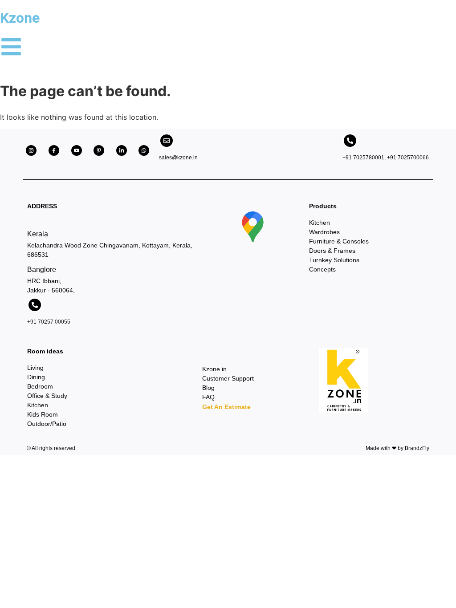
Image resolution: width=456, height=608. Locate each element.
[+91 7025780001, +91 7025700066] (350, 140)
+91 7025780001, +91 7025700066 (385, 157)
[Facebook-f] (54, 150)
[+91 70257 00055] (34, 304)
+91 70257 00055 (48, 322)
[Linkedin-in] (121, 150)
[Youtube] (76, 150)
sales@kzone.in (178, 157)
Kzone (20, 17)
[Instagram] (31, 150)
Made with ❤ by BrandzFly (397, 448)
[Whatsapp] (143, 150)
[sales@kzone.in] (166, 140)
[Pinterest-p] (99, 150)
